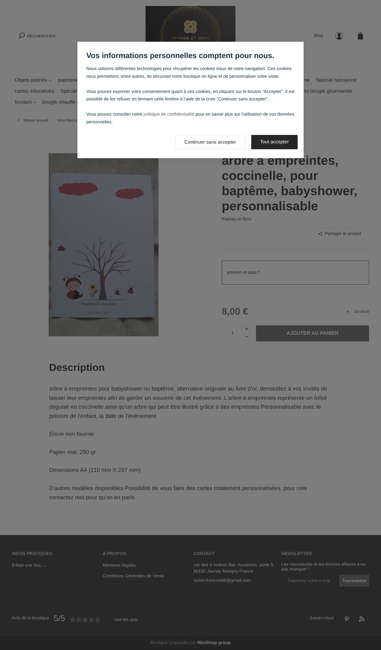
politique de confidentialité (168, 114)
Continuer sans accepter (210, 142)
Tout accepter (274, 141)
